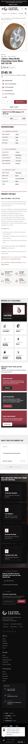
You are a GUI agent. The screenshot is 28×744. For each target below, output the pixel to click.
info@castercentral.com (12, 696)
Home (2, 18)
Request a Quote (14, 107)
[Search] (25, 13)
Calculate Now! (7, 406)
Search (3, 655)
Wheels (4, 680)
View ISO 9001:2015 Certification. (9, 620)
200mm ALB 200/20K (16, 262)
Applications (5, 643)
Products (4, 641)
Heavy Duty (4, 678)
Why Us (4, 638)
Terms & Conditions (6, 664)
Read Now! (7, 388)
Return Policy (5, 657)
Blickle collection (5, 264)
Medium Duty (5, 676)
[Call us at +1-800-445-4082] (22, 9)
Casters (4, 671)
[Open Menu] (2, 9)
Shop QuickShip (10, 580)
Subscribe (21, 601)
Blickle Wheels (7, 18)
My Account (5, 645)
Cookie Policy (5, 662)
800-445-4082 (11, 690)
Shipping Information (7, 659)
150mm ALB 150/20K (15, 259)
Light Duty (4, 674)
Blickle (3, 54)
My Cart (4, 648)
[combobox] (14, 13)
